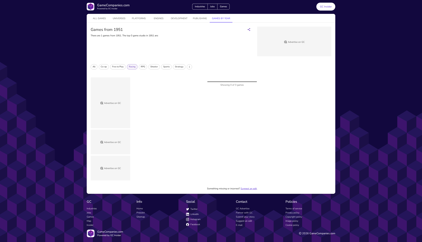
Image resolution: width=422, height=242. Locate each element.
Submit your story (245, 216)
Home (139, 208)
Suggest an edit (249, 188)
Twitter (194, 209)
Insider (90, 225)
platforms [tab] (139, 18)
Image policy (292, 221)
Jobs (212, 6)
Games (223, 6)
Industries (200, 6)
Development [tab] (179, 18)
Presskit (140, 212)
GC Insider (326, 6)
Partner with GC (244, 212)
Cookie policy (292, 225)
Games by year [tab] (221, 18)
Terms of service (294, 208)
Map (89, 221)
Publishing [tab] (200, 18)
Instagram (195, 219)
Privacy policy (292, 212)
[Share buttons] (249, 30)
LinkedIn (194, 214)
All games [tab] (99, 18)
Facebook (195, 224)
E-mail (239, 225)
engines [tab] (159, 18)
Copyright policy (294, 216)
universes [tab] (119, 18)
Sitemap (140, 216)
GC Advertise (242, 208)
